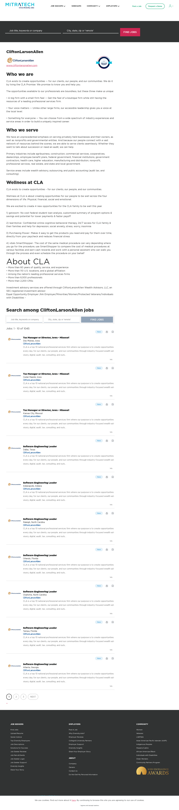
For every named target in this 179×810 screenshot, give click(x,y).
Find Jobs (14, 730)
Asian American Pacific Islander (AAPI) (151, 740)
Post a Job (136, 6)
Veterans (139, 733)
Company (72, 763)
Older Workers (142, 759)
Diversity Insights (17, 766)
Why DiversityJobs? (76, 733)
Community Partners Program (148, 762)
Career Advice (16, 737)
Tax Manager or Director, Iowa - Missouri (46, 337)
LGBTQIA (140, 737)
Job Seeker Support (18, 762)
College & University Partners (80, 740)
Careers (72, 767)
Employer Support (76, 744)
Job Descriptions (17, 744)
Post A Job (73, 730)
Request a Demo (155, 6)
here (74, 800)
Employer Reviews (76, 737)
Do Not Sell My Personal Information (83, 774)
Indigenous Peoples (144, 744)
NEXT (33, 697)
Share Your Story (17, 770)
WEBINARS (76, 6)
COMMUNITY (92, 6)
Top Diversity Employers (20, 740)
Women (139, 730)
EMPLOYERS (111, 6)
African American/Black (145, 751)
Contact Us (73, 771)
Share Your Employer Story (80, 751)
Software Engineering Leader (40, 446)
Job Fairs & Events (17, 755)
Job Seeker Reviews (18, 751)
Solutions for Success (19, 748)
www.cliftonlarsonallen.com (21, 65)
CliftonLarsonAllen (32, 344)
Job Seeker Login (17, 759)
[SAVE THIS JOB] (113, 332)
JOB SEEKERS (57, 6)
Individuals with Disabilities (146, 755)
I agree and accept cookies (89, 805)
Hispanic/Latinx (142, 748)
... (7, 702)
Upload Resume (16, 733)
